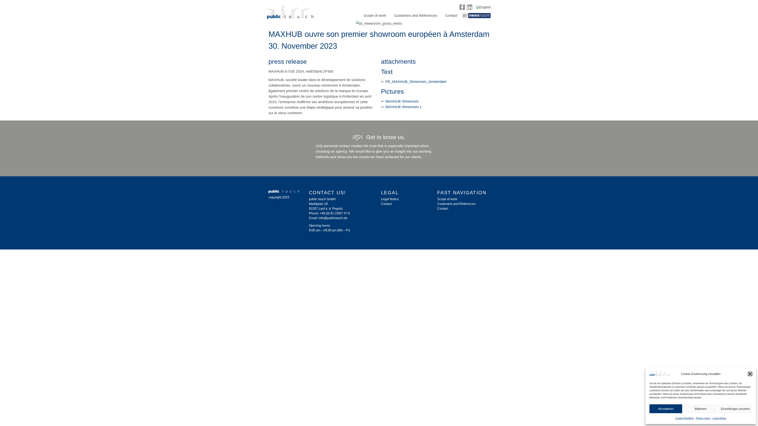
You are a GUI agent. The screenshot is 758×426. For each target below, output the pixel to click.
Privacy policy (703, 418)
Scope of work (375, 16)
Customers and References (415, 16)
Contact (451, 16)
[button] (750, 374)
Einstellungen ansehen (735, 408)
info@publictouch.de (333, 218)
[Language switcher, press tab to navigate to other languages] (483, 7)
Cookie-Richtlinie (684, 418)
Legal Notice (719, 418)
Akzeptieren (666, 408)
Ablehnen (700, 408)
